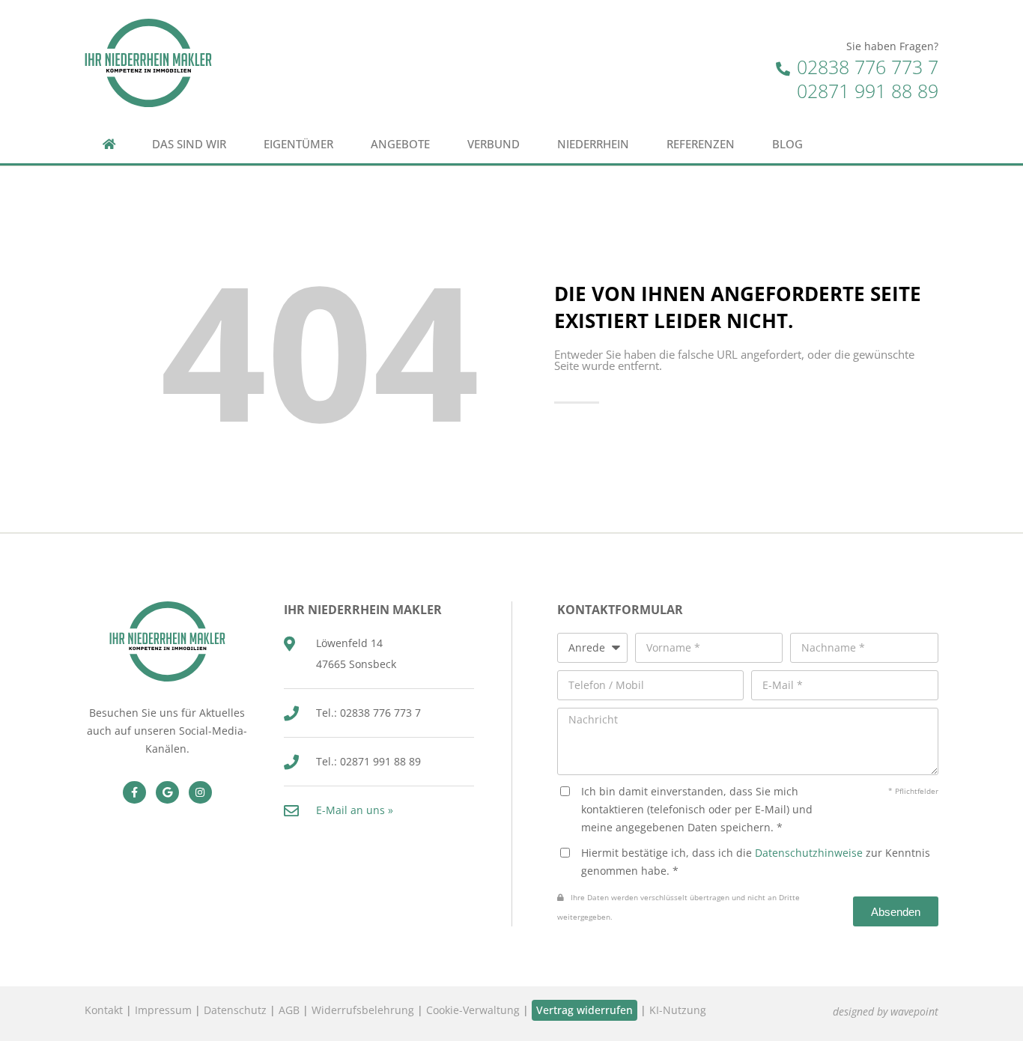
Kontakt (104, 1010)
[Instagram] (200, 792)
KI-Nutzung (677, 1010)
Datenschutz (235, 1010)
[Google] (167, 792)
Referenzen (701, 144)
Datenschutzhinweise (809, 853)
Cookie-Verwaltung (473, 1010)
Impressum (163, 1010)
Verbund (493, 144)
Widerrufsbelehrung (363, 1010)
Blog (787, 144)
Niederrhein (593, 144)
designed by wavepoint (885, 1011)
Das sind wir (189, 144)
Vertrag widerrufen (584, 1010)
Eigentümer (298, 144)
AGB (289, 1010)
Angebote (400, 144)
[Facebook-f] (134, 792)
